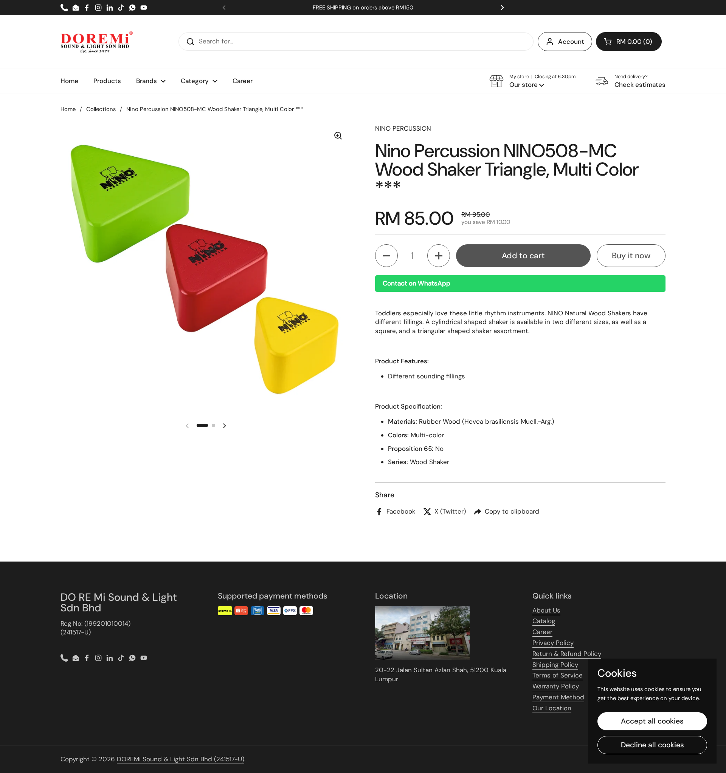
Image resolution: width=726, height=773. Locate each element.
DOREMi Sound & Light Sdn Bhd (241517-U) (180, 759)
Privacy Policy (553, 643)
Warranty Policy (555, 686)
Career (542, 632)
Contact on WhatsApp (416, 283)
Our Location (551, 708)
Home (68, 109)
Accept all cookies (652, 721)
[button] (629, 41)
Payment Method (558, 697)
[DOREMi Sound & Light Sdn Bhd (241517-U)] (96, 41)
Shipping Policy (555, 664)
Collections (101, 109)
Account (571, 41)
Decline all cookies (652, 745)
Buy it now (631, 255)
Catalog (543, 621)
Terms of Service (557, 675)
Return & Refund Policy (566, 654)
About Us (546, 610)
